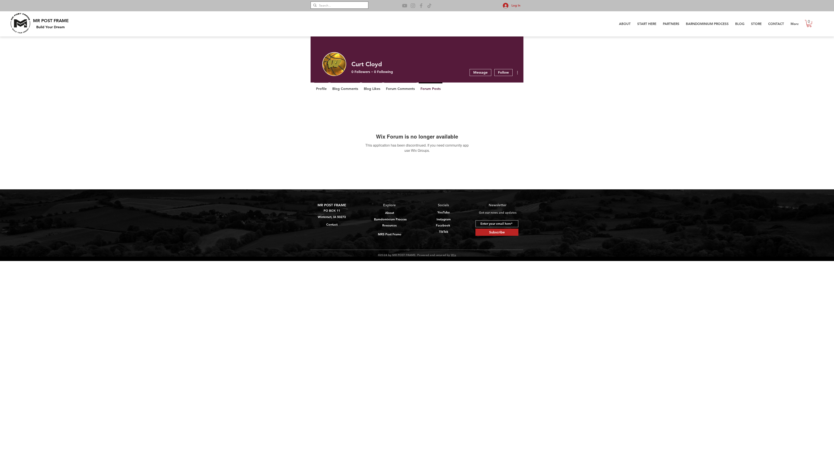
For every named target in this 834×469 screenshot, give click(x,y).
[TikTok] (429, 6)
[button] (809, 23)
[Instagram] (413, 6)
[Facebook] (421, 6)
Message (480, 72)
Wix (453, 255)
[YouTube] (405, 6)
